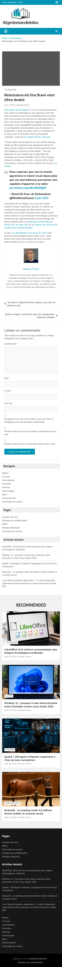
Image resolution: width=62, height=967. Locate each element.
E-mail (8, 390)
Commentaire (11, 343)
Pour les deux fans (19, 224)
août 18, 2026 (10, 817)
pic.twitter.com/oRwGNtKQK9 (27, 188)
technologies (8, 491)
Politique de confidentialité (14, 520)
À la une (6, 476)
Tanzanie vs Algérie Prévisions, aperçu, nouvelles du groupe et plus (31, 304)
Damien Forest (23, 105)
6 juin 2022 (42, 198)
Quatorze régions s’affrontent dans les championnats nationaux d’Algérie (30, 316)
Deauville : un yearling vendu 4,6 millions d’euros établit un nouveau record (28, 812)
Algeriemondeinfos (38, 958)
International (8, 480)
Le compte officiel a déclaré (37, 137)
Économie (6, 483)
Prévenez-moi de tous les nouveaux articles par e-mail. (30, 443)
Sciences (6, 487)
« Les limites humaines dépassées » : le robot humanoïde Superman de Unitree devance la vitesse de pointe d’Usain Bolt (29, 583)
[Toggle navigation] (6, 31)
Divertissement (9, 498)
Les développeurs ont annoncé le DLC (29, 232)
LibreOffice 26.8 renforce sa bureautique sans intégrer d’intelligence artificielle (30, 651)
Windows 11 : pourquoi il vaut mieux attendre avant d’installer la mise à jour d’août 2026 (30, 704)
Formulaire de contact (12, 501)
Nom (7, 378)
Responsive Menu (57, 2)
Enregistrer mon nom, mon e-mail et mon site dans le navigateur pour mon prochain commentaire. (28, 420)
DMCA (4, 524)
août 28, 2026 (10, 656)
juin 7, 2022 (9, 105)
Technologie (10, 90)
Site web (8, 403)
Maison (5, 473)
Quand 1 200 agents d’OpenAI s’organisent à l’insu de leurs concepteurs (29, 758)
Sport (4, 494)
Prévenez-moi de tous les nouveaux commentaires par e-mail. (30, 433)
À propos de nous (10, 517)
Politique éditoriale (11, 527)
